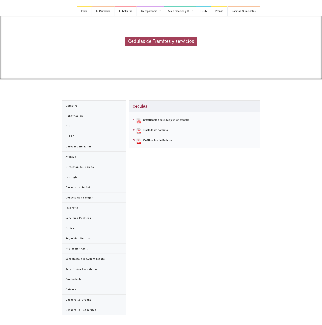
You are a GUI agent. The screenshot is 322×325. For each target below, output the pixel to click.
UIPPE (70, 136)
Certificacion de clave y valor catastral (166, 119)
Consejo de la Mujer (79, 197)
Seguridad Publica (78, 238)
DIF (68, 126)
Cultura (71, 289)
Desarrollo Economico (81, 309)
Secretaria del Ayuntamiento (85, 258)
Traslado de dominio (155, 130)
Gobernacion (74, 115)
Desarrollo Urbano (79, 299)
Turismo (71, 228)
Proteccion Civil (77, 248)
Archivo (71, 156)
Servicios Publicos (78, 218)
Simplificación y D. (178, 11)
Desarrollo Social (78, 187)
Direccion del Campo (80, 167)
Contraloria (74, 279)
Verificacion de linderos (157, 140)
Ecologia (72, 177)
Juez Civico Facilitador (82, 269)
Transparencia (149, 11)
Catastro (72, 105)
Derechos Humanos (79, 146)
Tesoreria (72, 207)
